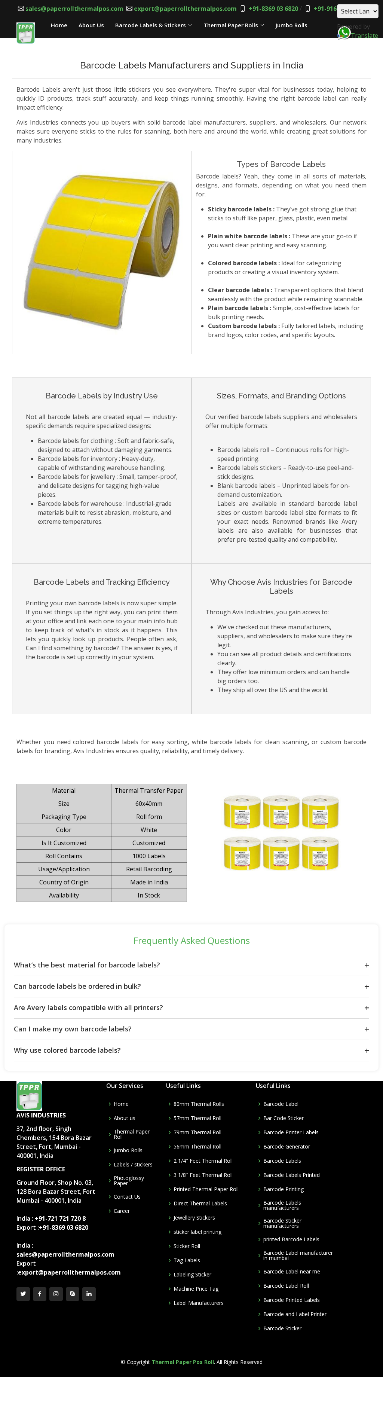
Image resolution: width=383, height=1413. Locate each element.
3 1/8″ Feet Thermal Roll (203, 1175)
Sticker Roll (187, 1246)
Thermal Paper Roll (132, 1134)
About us (124, 1118)
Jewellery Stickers (194, 1217)
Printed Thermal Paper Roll (206, 1189)
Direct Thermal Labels (200, 1203)
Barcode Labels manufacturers (282, 1205)
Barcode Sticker (282, 1328)
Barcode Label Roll (286, 1285)
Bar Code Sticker (283, 1118)
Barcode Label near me (291, 1271)
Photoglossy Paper (129, 1180)
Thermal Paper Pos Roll (182, 1361)
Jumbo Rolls (128, 1150)
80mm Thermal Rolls (199, 1104)
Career (122, 1211)
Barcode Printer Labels (291, 1132)
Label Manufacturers (199, 1303)
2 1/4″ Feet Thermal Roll (203, 1160)
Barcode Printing (283, 1189)
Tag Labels (187, 1260)
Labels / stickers (133, 1164)
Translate (364, 35)
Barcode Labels (282, 1160)
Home (121, 1104)
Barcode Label (280, 1104)
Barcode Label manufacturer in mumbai (298, 1255)
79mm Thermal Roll (197, 1132)
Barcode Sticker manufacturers (282, 1223)
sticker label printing (197, 1232)
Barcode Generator (286, 1146)
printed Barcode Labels (291, 1239)
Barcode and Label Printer (295, 1314)
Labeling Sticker (192, 1274)
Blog (99, 41)
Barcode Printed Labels (291, 1300)
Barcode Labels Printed (291, 1175)
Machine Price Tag (196, 1288)
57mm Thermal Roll (197, 1118)
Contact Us (66, 41)
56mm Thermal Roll (197, 1146)
